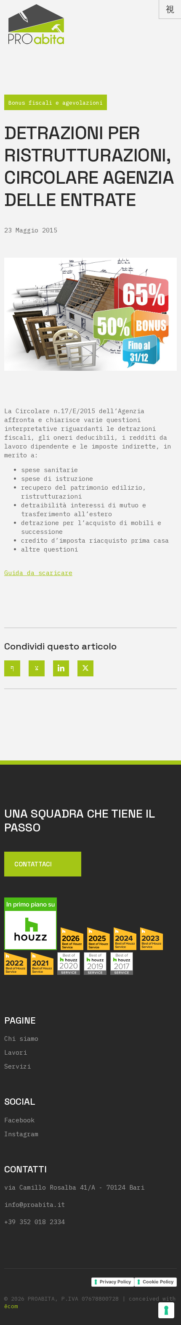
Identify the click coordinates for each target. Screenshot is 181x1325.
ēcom (11, 1306)
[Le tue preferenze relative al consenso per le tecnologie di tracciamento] (166, 1310)
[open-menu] (170, 9)
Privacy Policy (115, 1282)
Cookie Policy (158, 1282)
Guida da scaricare (38, 573)
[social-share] (12, 668)
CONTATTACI (33, 864)
